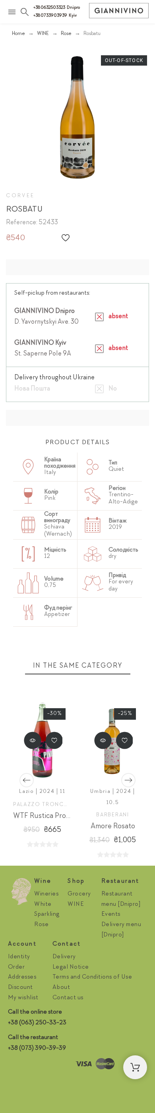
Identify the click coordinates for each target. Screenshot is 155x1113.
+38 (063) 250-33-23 (37, 1023)
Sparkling (47, 914)
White (43, 904)
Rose (41, 925)
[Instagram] (16, 1066)
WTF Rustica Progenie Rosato (60, 816)
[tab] (77, 443)
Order (16, 967)
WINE (76, 904)
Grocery (79, 894)
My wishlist (23, 998)
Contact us (67, 998)
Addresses (22, 977)
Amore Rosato (113, 827)
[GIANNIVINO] (119, 12)
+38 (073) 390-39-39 (37, 1048)
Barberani (112, 815)
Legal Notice (70, 967)
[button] (66, 238)
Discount (20, 988)
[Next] (128, 780)
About (61, 988)
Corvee (20, 196)
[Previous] (26, 780)
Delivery (64, 957)
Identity (19, 957)
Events (110, 914)
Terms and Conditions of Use (92, 977)
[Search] (25, 12)
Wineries (46, 894)
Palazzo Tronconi (44, 805)
